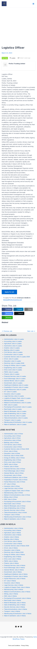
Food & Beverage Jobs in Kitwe (14, 471)
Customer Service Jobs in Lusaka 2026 (17, 357)
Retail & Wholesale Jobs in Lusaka (15, 411)
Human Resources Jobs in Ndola (14, 578)
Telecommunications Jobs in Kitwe (15, 512)
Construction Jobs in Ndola (13, 543)
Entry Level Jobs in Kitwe (12, 462)
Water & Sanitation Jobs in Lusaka (15, 424)
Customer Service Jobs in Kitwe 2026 (16, 449)
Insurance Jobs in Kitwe (12, 486)
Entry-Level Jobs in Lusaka (13, 370)
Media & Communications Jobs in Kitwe (17, 495)
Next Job (31, 331)
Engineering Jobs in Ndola (12, 556)
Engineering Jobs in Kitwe (12, 460)
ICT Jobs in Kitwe (10, 484)
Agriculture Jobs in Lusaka (12, 343)
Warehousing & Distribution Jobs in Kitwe (17, 517)
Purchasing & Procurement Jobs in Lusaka (17, 407)
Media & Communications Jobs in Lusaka (17, 402)
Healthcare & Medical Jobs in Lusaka (16, 385)
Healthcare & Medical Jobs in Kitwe (15, 477)
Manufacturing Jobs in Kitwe (13, 493)
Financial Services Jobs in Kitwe (14, 469)
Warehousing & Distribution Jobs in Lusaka (18, 422)
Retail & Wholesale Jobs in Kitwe (14, 506)
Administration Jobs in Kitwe (13, 434)
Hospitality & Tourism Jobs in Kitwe (15, 479)
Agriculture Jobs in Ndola (12, 532)
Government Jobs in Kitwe (12, 475)
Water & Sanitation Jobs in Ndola (15, 616)
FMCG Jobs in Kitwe (10, 464)
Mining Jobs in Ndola (11, 594)
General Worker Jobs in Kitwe (13, 473)
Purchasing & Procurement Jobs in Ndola (17, 598)
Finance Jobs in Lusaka (11, 374)
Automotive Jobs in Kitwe (12, 440)
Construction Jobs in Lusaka (13, 354)
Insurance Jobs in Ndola (12, 583)
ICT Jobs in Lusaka (10, 391)
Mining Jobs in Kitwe (11, 497)
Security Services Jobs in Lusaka (15, 416)
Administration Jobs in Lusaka (14, 339)
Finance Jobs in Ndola (11, 563)
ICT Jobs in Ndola (10, 581)
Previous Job (7, 331)
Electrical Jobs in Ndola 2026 (13, 552)
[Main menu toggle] (33, 4)
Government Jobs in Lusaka (13, 383)
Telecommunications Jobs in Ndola (15, 609)
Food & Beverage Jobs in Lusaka (14, 378)
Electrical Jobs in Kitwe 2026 (13, 455)
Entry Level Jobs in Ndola (12, 559)
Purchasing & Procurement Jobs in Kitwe (17, 501)
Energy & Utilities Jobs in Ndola (14, 554)
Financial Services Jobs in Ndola (14, 565)
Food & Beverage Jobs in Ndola (14, 567)
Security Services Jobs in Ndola (14, 607)
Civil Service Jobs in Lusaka (13, 352)
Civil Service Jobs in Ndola (13, 541)
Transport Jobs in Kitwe (12, 514)
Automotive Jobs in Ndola (12, 535)
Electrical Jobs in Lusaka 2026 (14, 363)
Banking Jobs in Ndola (11, 539)
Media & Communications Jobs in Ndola (17, 592)
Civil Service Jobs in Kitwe (13, 444)
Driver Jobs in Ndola (11, 548)
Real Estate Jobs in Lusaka (13, 409)
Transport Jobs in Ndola (12, 611)
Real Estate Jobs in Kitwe (12, 504)
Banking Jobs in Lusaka (11, 350)
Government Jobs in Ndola (13, 572)
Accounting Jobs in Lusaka (13, 341)
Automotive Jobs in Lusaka (13, 346)
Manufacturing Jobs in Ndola (13, 589)
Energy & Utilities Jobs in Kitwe (14, 458)
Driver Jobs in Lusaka (11, 359)
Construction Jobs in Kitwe (13, 447)
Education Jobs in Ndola (12, 550)
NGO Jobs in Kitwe (10, 499)
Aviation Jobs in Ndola (11, 537)
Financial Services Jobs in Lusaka (15, 376)
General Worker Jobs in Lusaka (14, 381)
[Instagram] (21, 626)
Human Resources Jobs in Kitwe (14, 482)
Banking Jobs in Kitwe (11, 442)
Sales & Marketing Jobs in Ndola (14, 605)
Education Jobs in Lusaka (12, 361)
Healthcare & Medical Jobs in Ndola (15, 574)
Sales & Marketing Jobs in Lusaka (15, 413)
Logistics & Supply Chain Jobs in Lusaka (17, 398)
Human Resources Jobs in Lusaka (15, 389)
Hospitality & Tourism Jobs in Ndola (16, 576)
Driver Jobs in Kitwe (10, 451)
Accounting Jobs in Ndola (12, 530)
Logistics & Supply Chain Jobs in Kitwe (17, 490)
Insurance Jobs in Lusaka (12, 394)
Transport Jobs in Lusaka (12, 420)
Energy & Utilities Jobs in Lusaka (14, 365)
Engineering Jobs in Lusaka (13, 367)
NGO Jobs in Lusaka (10, 405)
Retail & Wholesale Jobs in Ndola (15, 602)
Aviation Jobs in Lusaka (12, 348)
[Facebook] (16, 626)
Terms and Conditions (14, 645)
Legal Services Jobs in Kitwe (13, 488)
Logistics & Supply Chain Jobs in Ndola (17, 587)
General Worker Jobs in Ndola (14, 570)
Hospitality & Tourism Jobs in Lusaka (16, 387)
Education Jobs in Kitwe (12, 453)
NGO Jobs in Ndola (10, 596)
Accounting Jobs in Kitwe (12, 436)
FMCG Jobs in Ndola (11, 561)
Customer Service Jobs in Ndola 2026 (16, 546)
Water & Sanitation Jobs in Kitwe (14, 519)
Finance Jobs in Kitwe (11, 466)
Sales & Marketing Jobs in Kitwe (14, 508)
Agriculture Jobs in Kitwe (12, 438)
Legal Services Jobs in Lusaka (14, 396)
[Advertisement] (18, 26)
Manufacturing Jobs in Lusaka (14, 400)
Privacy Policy (25, 645)
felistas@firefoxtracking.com (12, 300)
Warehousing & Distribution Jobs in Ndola (17, 613)
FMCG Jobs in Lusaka (11, 372)
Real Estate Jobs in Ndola (12, 600)
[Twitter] (18, 626)
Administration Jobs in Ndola (13, 528)
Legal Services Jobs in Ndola (13, 585)
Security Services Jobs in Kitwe (14, 510)
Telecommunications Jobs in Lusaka (16, 418)
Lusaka (13, 58)
